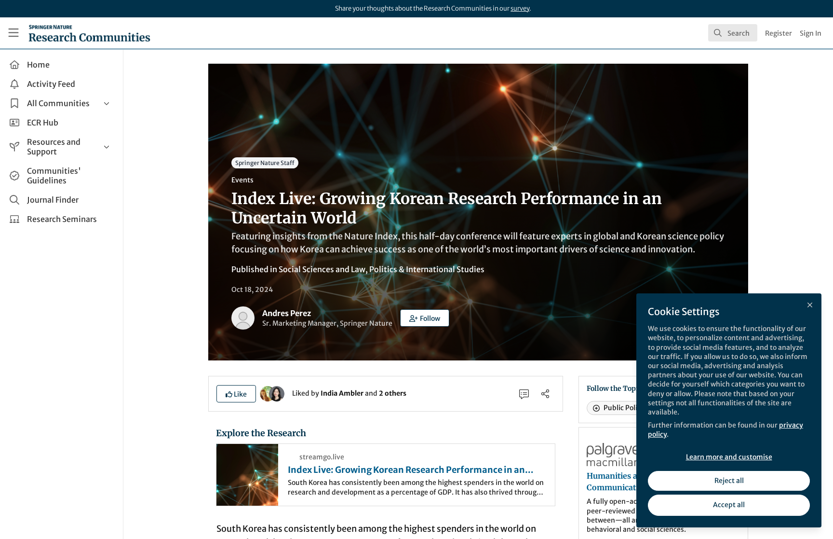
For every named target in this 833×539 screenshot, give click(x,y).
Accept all (729, 504)
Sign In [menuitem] (810, 33)
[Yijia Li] (276, 393)
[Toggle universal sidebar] (13, 32)
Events (242, 180)
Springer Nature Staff (265, 162)
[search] (732, 32)
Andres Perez (286, 313)
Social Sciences (306, 269)
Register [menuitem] (778, 33)
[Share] (545, 393)
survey (520, 8)
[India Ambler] (267, 393)
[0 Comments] (524, 393)
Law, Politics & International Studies (417, 269)
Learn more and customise (729, 457)
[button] (424, 318)
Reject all (729, 480)
